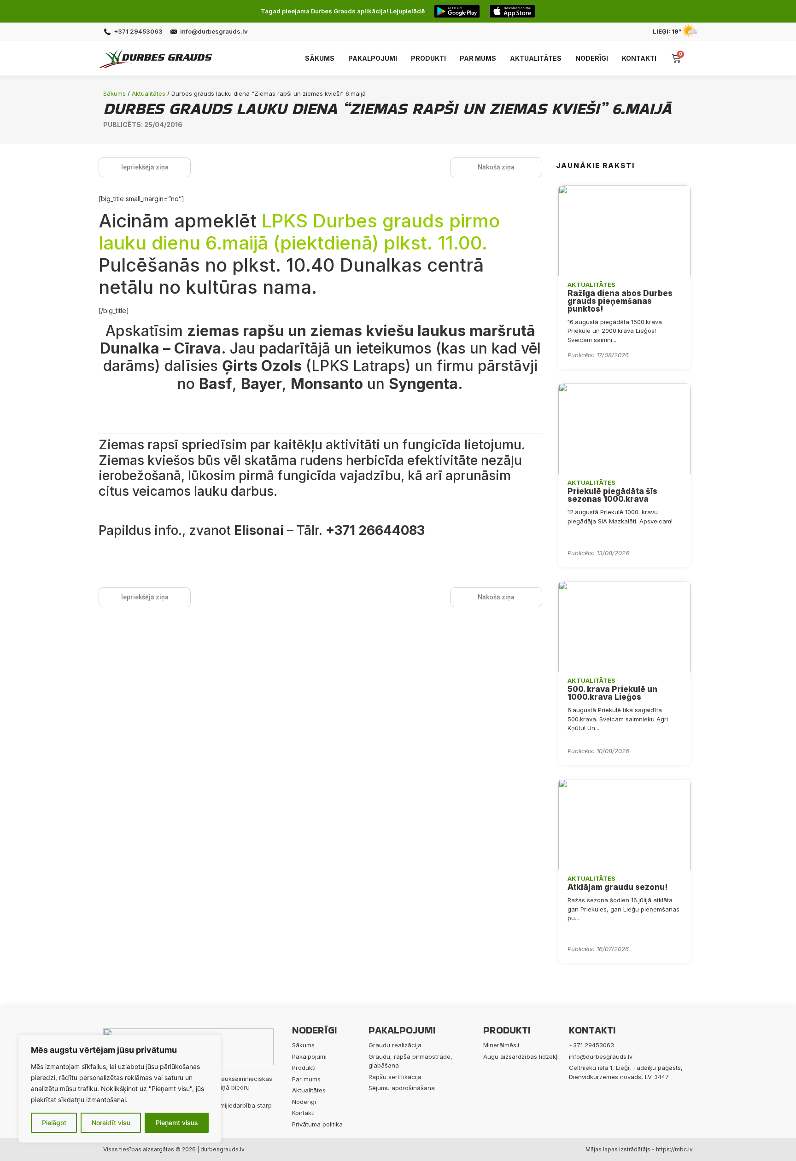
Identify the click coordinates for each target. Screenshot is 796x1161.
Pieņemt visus (177, 1122)
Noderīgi (591, 58)
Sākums (319, 58)
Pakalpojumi (372, 58)
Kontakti (639, 58)
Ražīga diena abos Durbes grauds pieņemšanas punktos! (620, 301)
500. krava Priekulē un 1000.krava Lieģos (612, 693)
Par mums (478, 58)
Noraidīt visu (111, 1122)
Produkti (428, 58)
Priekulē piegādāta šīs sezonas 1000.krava (612, 495)
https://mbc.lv (674, 1149)
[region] (119, 1089)
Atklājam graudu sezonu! (618, 887)
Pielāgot (54, 1122)
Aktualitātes (536, 58)
